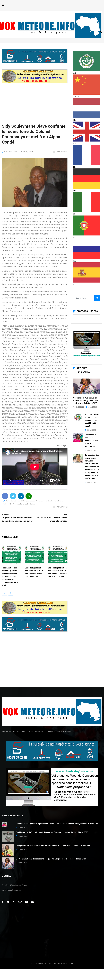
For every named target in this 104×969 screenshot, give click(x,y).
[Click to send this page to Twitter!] (13, 496)
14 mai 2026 (22, 827)
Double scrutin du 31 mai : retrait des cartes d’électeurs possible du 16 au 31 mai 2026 (52, 832)
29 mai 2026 (91, 430)
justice (32, 501)
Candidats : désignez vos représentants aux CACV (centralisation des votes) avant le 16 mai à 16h (57, 824)
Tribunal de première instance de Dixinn (19, 504)
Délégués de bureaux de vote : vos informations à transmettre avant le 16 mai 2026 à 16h (53, 846)
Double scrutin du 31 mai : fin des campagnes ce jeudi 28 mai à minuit (92, 420)
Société (32, 152)
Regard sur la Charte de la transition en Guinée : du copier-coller (17, 517)
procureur (40, 501)
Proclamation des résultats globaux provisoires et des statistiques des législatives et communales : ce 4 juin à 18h (11, 576)
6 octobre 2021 (10, 152)
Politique (24, 152)
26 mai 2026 (91, 450)
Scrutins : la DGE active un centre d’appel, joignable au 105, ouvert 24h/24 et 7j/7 (85, 400)
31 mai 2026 (92, 407)
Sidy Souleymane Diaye (54, 501)
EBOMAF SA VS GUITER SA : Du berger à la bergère (52, 517)
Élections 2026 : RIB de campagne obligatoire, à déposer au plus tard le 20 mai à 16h (51, 859)
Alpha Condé (11, 501)
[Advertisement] (34, 100)
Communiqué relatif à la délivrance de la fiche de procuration (91, 440)
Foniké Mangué (23, 501)
